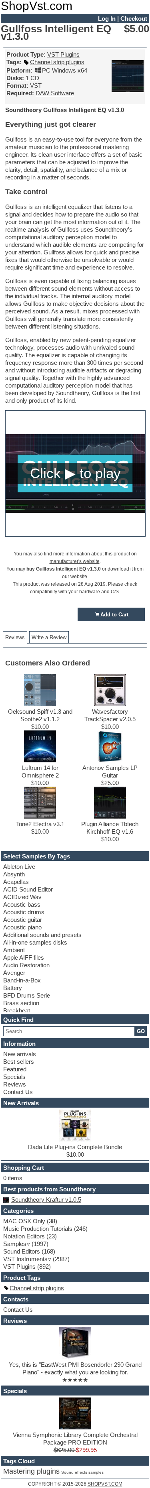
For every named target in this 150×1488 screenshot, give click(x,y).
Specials (14, 1076)
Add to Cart (114, 615)
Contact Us (18, 1091)
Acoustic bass (21, 904)
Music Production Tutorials (37, 1228)
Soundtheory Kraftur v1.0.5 (46, 1199)
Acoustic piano (22, 927)
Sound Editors (21, 1251)
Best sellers (18, 1061)
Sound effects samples (82, 1472)
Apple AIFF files (23, 957)
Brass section (21, 1003)
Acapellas (16, 881)
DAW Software (55, 93)
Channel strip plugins (57, 62)
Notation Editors (24, 1236)
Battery (12, 987)
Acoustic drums (23, 912)
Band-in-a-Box (22, 980)
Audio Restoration (26, 965)
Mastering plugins (31, 1471)
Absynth (14, 874)
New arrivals (19, 1054)
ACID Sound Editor (28, 889)
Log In (107, 18)
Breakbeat (16, 1010)
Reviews (14, 1084)
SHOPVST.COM (105, 1484)
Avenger (14, 972)
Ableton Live (19, 866)
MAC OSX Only (24, 1221)
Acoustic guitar (22, 919)
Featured (14, 1069)
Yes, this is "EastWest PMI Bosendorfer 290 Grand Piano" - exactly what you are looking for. (75, 1368)
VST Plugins (63, 54)
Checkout (133, 18)
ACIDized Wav (22, 897)
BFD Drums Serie (26, 995)
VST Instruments (25, 1259)
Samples (14, 1243)
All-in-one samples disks (35, 942)
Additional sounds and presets (42, 934)
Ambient (14, 950)
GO (141, 1031)
